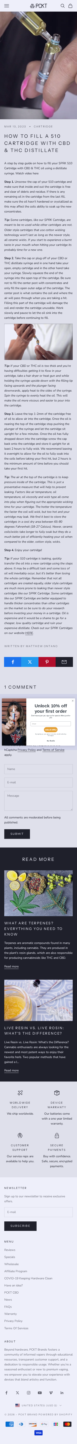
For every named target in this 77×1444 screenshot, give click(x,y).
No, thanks (51, 741)
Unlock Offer (51, 729)
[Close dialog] (72, 700)
